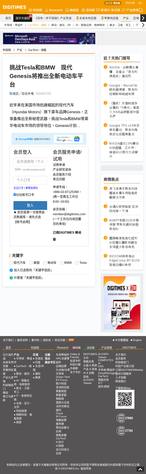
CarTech (61, 438)
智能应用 (88, 361)
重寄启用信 (31, 188)
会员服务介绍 (62, 174)
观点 (47, 358)
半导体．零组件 (13, 25)
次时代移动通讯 (62, 408)
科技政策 (21, 410)
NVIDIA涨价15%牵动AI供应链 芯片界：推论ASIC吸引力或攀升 (124, 149)
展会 (5, 392)
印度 (37, 362)
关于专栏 (75, 372)
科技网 (37, 10)
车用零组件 (62, 354)
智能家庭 (61, 394)
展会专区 (50, 362)
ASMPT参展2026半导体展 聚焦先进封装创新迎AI (124, 224)
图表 (18, 422)
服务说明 (22, 340)
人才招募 (120, 377)
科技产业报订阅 (124, 366)
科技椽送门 (8, 386)
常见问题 (59, 179)
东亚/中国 (38, 368)
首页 (8, 18)
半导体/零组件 (106, 369)
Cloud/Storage (106, 373)
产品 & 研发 (90, 369)
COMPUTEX (105, 360)
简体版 (116, 3)
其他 (86, 376)
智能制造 (61, 391)
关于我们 (8, 340)
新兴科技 (61, 383)
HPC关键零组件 (62, 360)
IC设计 (60, 441)
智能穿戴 (61, 435)
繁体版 (109, 3)
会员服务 (120, 358)
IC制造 (60, 445)
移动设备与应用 (62, 429)
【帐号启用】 (22, 222)
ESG (101, 366)
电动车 (51, 262)
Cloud (59, 413)
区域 (136, 18)
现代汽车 (19, 262)
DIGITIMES (129, 347)
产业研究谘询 (62, 169)
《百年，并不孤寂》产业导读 (52, 18)
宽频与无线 (62, 402)
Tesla (83, 262)
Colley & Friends (75, 356)
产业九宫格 (8, 379)
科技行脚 (75, 364)
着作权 (35, 340)
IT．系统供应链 (23, 397)
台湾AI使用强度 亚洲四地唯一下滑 (123, 208)
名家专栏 (75, 360)
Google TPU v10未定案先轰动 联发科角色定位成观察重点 (124, 129)
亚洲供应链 (62, 387)
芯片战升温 (8, 356)
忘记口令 (18, 188)
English (137, 340)
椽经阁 (74, 10)
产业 (126, 18)
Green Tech (63, 376)
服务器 (60, 423)
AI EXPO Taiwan (88, 381)
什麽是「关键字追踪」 (29, 277)
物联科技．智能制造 (23, 416)
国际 (37, 373)
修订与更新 (8, 398)
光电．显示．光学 (23, 405)
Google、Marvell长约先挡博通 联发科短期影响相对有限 (123, 89)
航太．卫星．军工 (120, 25)
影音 (102, 10)
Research (56, 10)
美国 (36, 262)
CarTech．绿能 (37, 25)
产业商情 (132, 10)
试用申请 (59, 164)
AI (99, 363)
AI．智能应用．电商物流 (90, 25)
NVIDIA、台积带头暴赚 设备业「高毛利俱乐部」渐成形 (123, 71)
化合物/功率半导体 (63, 371)
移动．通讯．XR (61, 25)
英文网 (115, 10)
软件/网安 (104, 386)
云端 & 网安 (90, 365)
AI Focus (61, 416)
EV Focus (61, 379)
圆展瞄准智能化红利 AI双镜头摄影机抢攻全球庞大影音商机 (123, 242)
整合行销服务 (123, 373)
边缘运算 (61, 366)
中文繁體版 (121, 340)
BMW (68, 262)
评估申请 (130, 2)
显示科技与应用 (62, 451)
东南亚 (39, 358)
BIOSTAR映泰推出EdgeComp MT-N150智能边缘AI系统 (124, 260)
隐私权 (47, 340)
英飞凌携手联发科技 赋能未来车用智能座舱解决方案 (123, 192)
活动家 (90, 10)
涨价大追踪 (24, 17)
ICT (100, 382)
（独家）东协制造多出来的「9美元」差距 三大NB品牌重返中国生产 (124, 109)
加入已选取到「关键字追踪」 (33, 270)
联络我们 (120, 381)
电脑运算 (61, 419)
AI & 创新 (88, 372)
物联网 (60, 398)
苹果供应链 (111, 18)
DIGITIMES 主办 (90, 356)
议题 (47, 354)
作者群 (74, 368)
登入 (140, 2)
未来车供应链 (87, 18)
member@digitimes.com (69, 214)
